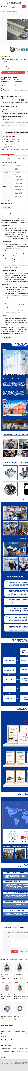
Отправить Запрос (13, 72)
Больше (3, 1057)
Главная (3, 10)
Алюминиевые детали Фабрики (9, 1048)
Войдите (4, 149)
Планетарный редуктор (6, 1031)
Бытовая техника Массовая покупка (10, 1054)
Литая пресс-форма (18, 1033)
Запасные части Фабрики (8, 1051)
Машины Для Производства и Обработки (14, 10)
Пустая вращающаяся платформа (20, 1031)
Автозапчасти (19, 1051)
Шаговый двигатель (18, 1028)
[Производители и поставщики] (14, 2)
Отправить (14, 951)
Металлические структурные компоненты (7, 1033)
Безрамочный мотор (5, 1028)
